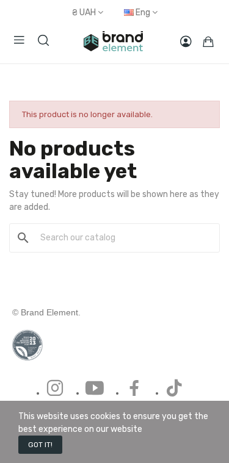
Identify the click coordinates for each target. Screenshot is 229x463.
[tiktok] (174, 389)
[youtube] (94, 389)
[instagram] (55, 389)
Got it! (40, 444)
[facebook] (134, 389)
